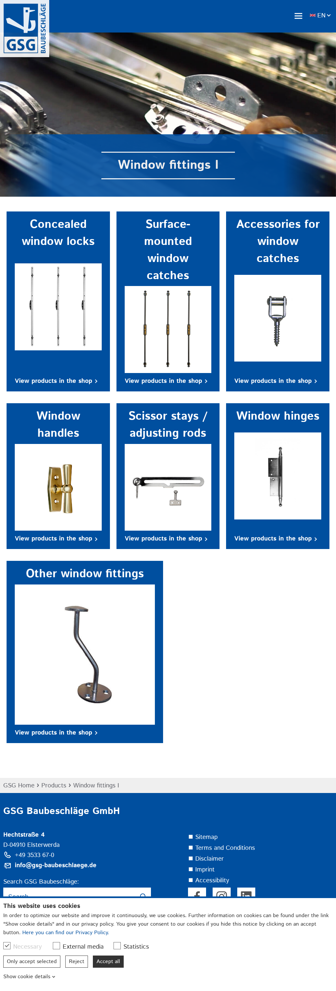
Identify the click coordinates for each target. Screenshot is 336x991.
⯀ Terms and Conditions (221, 848)
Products (53, 785)
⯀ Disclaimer (206, 859)
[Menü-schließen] (298, 16)
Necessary (27, 946)
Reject (76, 961)
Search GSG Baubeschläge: (41, 881)
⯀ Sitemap (203, 837)
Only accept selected (32, 961)
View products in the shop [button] (53, 381)
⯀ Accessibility (208, 880)
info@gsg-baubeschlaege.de (55, 865)
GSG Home (18, 785)
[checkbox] (6, 945)
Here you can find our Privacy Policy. (65, 932)
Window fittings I (96, 785)
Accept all (108, 961)
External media (83, 946)
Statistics (136, 946)
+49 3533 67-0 (34, 855)
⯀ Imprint (201, 869)
